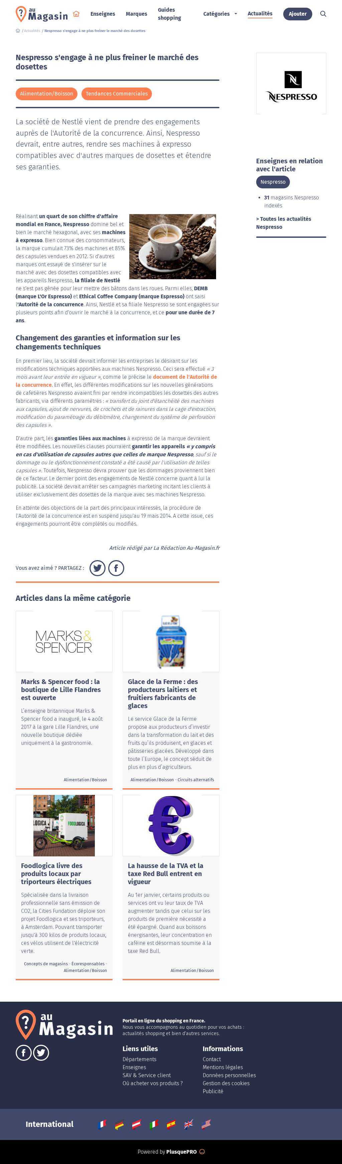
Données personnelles (229, 1075)
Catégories (216, 14)
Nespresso (273, 182)
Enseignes (134, 1067)
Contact (212, 1059)
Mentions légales (223, 1067)
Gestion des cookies (226, 1083)
